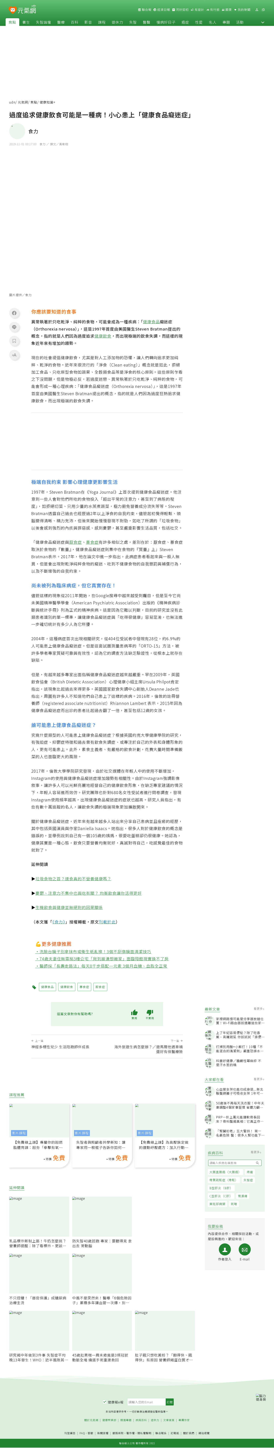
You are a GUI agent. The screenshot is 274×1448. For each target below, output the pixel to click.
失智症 (248, 1180)
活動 (240, 22)
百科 (74, 22)
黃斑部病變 (217, 1204)
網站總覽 (204, 1433)
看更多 (259, 1008)
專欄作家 (184, 1420)
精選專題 (126, 1420)
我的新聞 (244, 9)
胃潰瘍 (243, 1196)
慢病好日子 (166, 22)
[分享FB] (14, 313)
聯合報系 (161, 1433)
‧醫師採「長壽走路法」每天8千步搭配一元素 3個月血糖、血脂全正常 (101, 966)
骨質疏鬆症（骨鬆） (223, 1180)
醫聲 (146, 22)
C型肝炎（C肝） (221, 1196)
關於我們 (188, 1433)
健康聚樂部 (109, 1420)
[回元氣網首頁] (27, 9)
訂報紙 (175, 1433)
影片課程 (19, 1133)
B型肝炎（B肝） (221, 1188)
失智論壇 (43, 22)
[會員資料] (256, 9)
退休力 (117, 22)
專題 (226, 22)
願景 (228, 9)
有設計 (199, 9)
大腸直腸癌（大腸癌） (225, 1172)
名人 (212, 22)
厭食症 (75, 542)
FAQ (82, 1433)
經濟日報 (163, 9)
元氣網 (23, 102)
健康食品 (151, 322)
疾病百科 (141, 1420)
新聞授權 (103, 1433)
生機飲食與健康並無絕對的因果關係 (69, 907)
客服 (90, 1433)
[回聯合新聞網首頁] (13, 10)
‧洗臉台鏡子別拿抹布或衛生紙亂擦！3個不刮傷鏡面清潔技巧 (93, 951)
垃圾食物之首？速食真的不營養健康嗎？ (73, 879)
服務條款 (118, 1433)
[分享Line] (14, 327)
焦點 (12, 22)
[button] (262, 22)
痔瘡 (250, 1172)
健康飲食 (102, 336)
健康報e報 (116, 1402)
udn (12, 102)
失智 (133, 22)
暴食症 (92, 542)
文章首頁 (169, 1420)
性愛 (199, 22)
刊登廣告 (70, 1433)
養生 (26, 22)
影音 (88, 22)
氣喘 (234, 1204)
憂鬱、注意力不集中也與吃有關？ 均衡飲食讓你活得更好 (89, 893)
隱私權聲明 (144, 1433)
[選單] (263, 9)
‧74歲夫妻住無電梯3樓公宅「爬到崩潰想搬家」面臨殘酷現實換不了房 (102, 959)
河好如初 (182, 9)
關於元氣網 (91, 1420)
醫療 (61, 22)
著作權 (130, 1433)
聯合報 (146, 9)
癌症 (185, 22)
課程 (102, 22)
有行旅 (214, 9)
